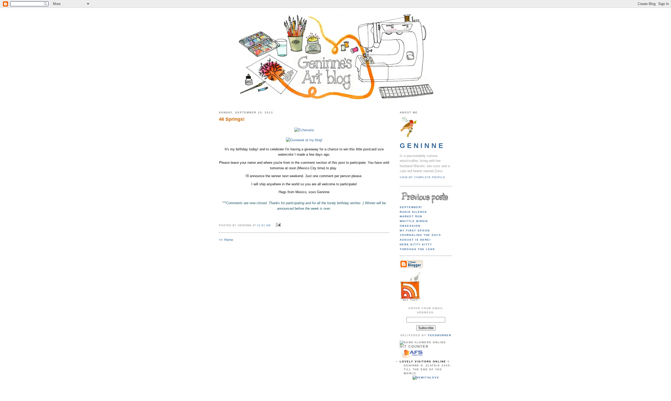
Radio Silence (413, 211)
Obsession (410, 225)
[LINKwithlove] (426, 377)
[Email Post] (277, 225)
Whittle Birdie (414, 221)
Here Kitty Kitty (416, 244)
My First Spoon (415, 230)
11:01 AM (263, 225)
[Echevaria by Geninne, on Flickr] (304, 130)
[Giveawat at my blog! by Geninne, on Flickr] (304, 140)
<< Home (226, 240)
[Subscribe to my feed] (410, 300)
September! (411, 207)
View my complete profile (422, 177)
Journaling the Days (420, 235)
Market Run (411, 216)
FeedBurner (439, 335)
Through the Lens (417, 249)
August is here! (415, 239)
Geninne (422, 146)
